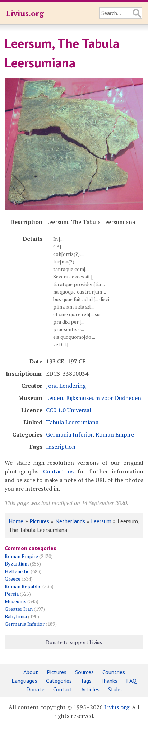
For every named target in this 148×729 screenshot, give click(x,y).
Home (16, 521)
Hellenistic (17, 571)
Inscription (60, 447)
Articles (90, 689)
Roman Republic (23, 586)
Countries (113, 672)
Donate (35, 689)
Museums (15, 601)
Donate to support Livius (74, 642)
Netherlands (70, 521)
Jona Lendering (66, 386)
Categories (59, 680)
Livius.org (25, 13)
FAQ (131, 680)
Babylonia (16, 616)
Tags (86, 680)
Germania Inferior (69, 434)
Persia (12, 593)
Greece (12, 578)
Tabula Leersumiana (72, 422)
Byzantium (17, 563)
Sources (84, 672)
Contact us (58, 471)
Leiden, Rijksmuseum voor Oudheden (93, 398)
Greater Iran (19, 608)
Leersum (101, 521)
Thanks (108, 680)
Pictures (39, 521)
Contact (63, 689)
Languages (24, 680)
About (30, 672)
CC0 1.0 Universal (68, 410)
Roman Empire (115, 434)
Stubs (115, 689)
